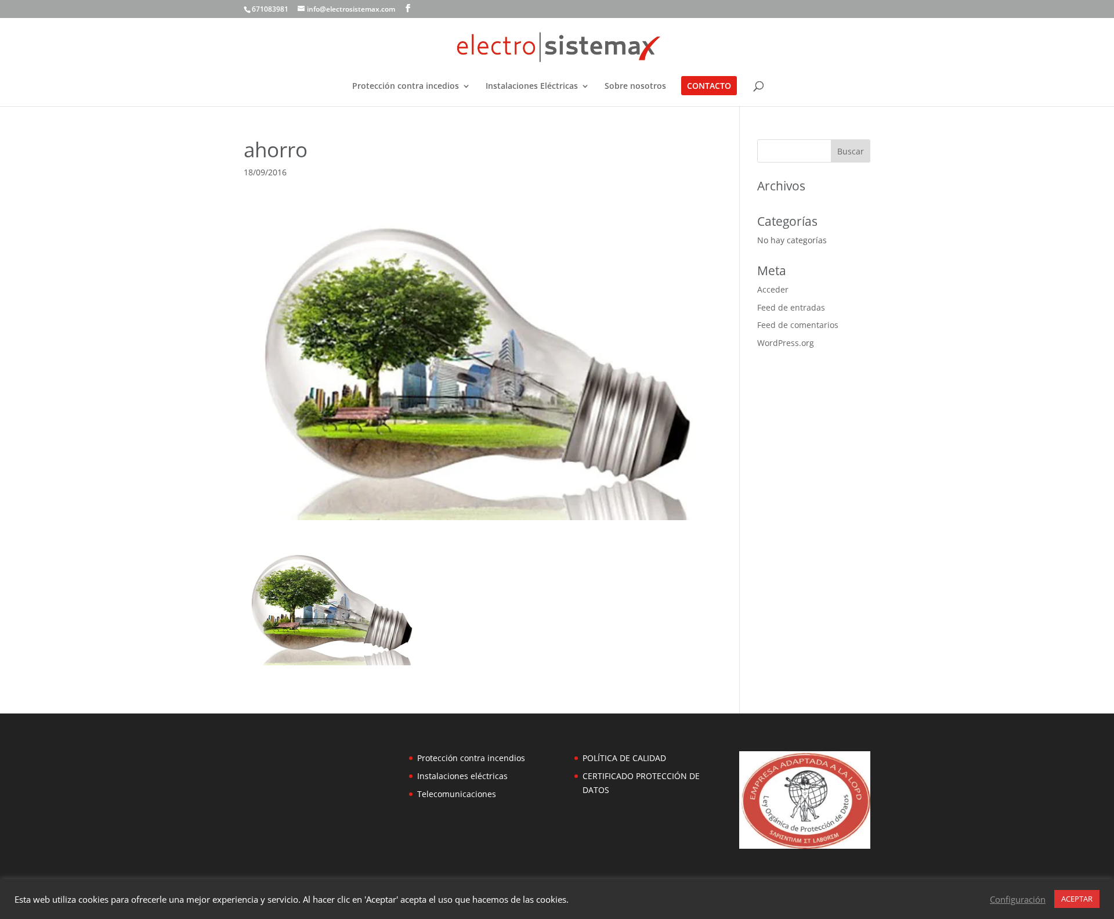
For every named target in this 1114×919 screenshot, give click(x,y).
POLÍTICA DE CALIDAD (624, 757)
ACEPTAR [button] (1077, 898)
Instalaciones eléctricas (462, 775)
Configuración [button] (1018, 899)
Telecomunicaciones (456, 793)
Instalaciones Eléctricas (532, 86)
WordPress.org (785, 342)
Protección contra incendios (471, 757)
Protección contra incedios (405, 86)
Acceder (773, 289)
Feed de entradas (791, 307)
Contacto (709, 86)
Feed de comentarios (797, 324)
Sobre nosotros (635, 86)
